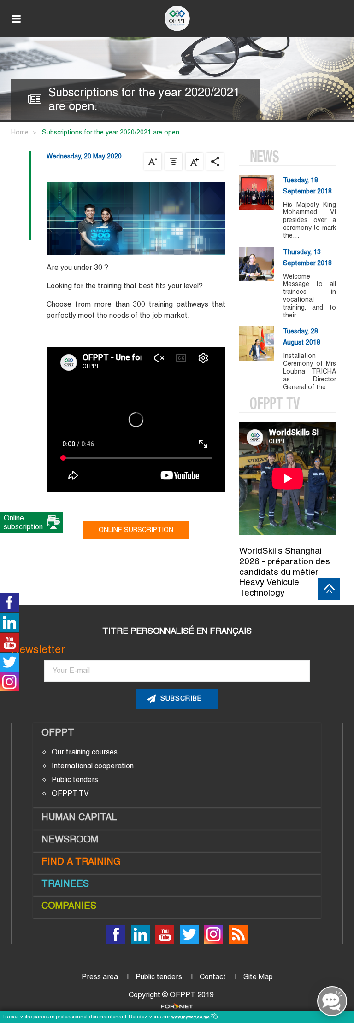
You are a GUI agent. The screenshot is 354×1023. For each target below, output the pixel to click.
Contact (213, 976)
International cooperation (93, 765)
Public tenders (75, 779)
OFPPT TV (70, 793)
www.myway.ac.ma (191, 1017)
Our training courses (85, 752)
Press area (100, 976)
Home (20, 132)
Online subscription (136, 529)
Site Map (258, 976)
